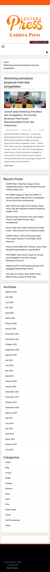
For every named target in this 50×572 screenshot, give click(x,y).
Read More (8, 166)
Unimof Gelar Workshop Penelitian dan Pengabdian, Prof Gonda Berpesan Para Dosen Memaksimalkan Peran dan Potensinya (23, 118)
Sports (8, 525)
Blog (7, 467)
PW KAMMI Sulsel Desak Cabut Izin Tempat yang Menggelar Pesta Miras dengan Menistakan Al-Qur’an (24, 258)
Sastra (8, 515)
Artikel (8, 462)
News (8, 105)
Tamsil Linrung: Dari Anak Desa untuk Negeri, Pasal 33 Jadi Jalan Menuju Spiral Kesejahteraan (25, 220)
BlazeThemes (12, 568)
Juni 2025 (9, 365)
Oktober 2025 (11, 344)
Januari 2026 (10, 329)
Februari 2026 (11, 323)
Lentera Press (25, 35)
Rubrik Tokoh (10, 510)
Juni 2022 (9, 450)
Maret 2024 (10, 439)
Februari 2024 (11, 444)
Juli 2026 (9, 297)
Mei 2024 (9, 428)
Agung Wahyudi (12, 130)
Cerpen (8, 473)
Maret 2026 (10, 318)
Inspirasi (8, 483)
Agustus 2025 (11, 355)
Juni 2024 (9, 423)
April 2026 (9, 313)
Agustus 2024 (11, 413)
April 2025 (9, 376)
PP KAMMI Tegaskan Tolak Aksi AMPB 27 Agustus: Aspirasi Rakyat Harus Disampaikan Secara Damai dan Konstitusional (25, 198)
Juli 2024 (9, 418)
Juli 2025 (9, 360)
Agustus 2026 (11, 292)
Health (8, 478)
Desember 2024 (12, 392)
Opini (7, 499)
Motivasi (8, 488)
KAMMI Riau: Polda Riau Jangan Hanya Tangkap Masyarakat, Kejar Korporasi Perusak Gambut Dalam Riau (25, 187)
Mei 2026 (9, 307)
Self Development (12, 520)
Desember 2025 (12, 334)
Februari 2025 (11, 381)
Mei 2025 (9, 371)
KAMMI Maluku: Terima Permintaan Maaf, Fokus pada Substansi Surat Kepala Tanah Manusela (23, 239)
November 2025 (12, 339)
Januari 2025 (10, 386)
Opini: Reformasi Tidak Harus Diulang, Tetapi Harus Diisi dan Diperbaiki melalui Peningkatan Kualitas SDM (25, 209)
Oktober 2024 (11, 402)
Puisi (7, 504)
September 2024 (12, 407)
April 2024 (9, 434)
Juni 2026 (9, 302)
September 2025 (12, 350)
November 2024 (12, 397)
